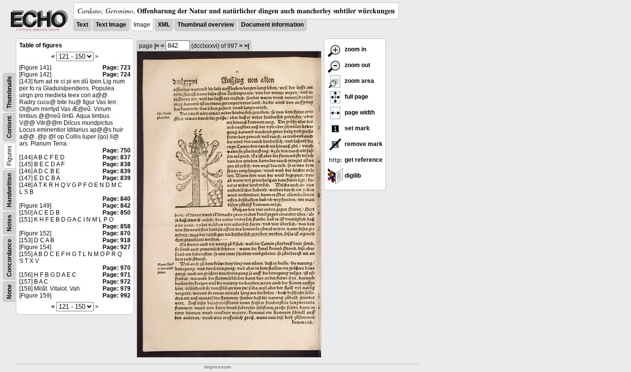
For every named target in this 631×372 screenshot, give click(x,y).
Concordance (9, 258)
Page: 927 (117, 247)
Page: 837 (117, 157)
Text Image (111, 24)
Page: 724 (117, 74)
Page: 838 (117, 164)
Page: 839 (117, 171)
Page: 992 (117, 295)
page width (359, 112)
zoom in (354, 49)
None (9, 291)
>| (246, 45)
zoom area (358, 80)
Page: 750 (117, 150)
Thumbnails (9, 92)
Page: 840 (117, 198)
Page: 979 (117, 288)
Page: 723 (117, 67)
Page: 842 (117, 205)
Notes (9, 223)
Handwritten (9, 190)
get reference (363, 159)
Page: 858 (117, 226)
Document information (272, 24)
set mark (356, 128)
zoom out (356, 65)
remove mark (363, 144)
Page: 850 (117, 212)
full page (355, 96)
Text (82, 24)
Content (9, 127)
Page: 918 (117, 240)
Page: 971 (117, 274)
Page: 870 (117, 233)
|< (156, 45)
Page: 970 (117, 267)
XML (164, 24)
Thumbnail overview (205, 24)
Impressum (217, 367)
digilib (352, 175)
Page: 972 (117, 281)
